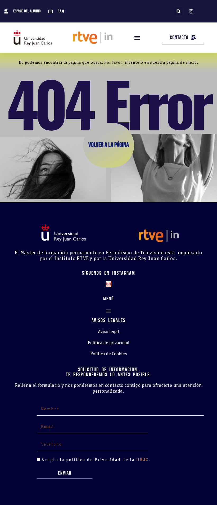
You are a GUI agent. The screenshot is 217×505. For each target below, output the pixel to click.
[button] (179, 11)
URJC (142, 460)
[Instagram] (108, 284)
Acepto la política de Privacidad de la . (96, 460)
